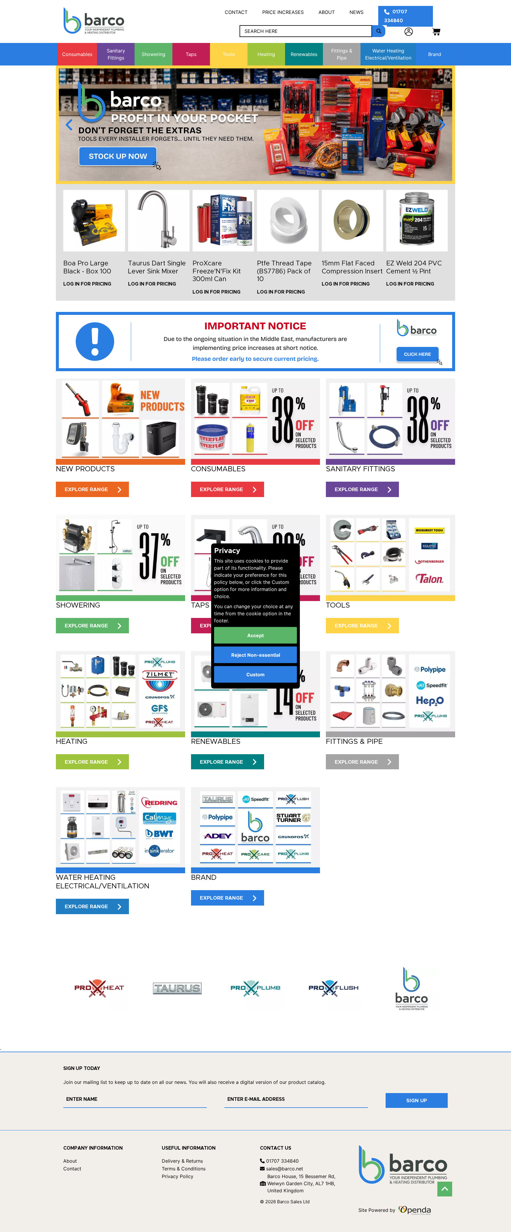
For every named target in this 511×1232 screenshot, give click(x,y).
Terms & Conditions (184, 1169)
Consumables (77, 54)
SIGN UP (416, 1100)
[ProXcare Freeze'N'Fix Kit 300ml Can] (223, 220)
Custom (255, 674)
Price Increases (283, 12)
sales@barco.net (284, 1169)
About (326, 12)
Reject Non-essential (255, 655)
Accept (255, 635)
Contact (236, 12)
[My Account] (409, 31)
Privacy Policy (177, 1176)
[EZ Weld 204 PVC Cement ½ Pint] (417, 220)
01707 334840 (395, 16)
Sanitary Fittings (116, 54)
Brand (434, 54)
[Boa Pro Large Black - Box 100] (94, 220)
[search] (378, 31)
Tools (229, 54)
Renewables (304, 54)
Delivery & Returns (182, 1161)
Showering (153, 54)
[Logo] (93, 20)
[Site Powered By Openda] (414, 1210)
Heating (266, 54)
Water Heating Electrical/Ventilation (388, 54)
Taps (191, 54)
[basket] (436, 31)
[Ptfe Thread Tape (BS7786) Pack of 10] (287, 220)
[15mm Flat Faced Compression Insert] (352, 220)
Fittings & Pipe (341, 54)
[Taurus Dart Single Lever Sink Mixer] (159, 220)
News (356, 12)
